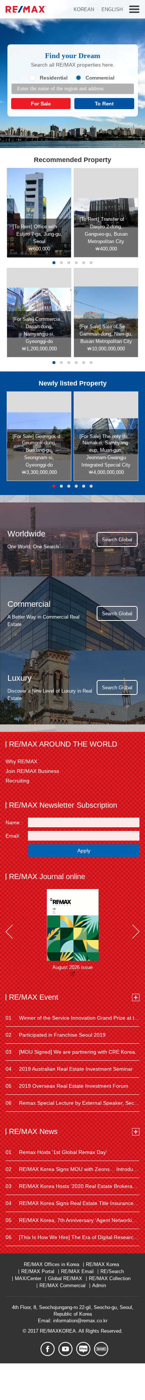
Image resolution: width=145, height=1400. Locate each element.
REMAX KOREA (26, 9)
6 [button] (91, 262)
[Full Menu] (134, 9)
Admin (99, 1285)
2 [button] (61, 262)
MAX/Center (28, 1278)
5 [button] (83, 262)
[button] (53, 362)
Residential (53, 78)
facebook (48, 1349)
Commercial (100, 78)
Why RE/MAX (21, 761)
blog (83, 1349)
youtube (65, 1349)
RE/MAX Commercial (62, 1285)
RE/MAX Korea (102, 1264)
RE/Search (112, 1271)
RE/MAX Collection (109, 1278)
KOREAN (84, 9)
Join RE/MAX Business (32, 771)
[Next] (135, 932)
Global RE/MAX (65, 1278)
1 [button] (53, 262)
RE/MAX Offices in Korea (51, 1264)
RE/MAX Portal (37, 1271)
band (101, 1349)
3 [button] (68, 262)
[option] (39, 213)
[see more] (135, 997)
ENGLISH (112, 9)
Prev (9, 932)
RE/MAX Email (77, 1271)
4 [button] (76, 262)
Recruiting (17, 781)
